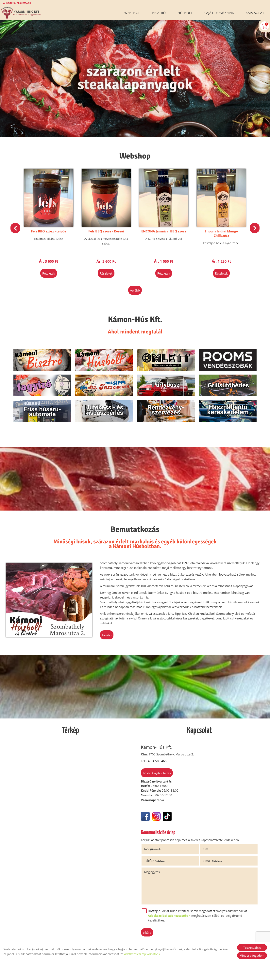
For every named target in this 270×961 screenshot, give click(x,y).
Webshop (132, 12)
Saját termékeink (219, 12)
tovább (135, 290)
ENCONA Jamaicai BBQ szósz (76, 231)
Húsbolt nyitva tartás (157, 773)
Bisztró (159, 12)
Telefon (154, 861)
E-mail (212, 861)
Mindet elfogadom (252, 955)
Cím (205, 849)
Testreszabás (252, 948)
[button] (255, 228)
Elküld (147, 933)
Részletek (19, 273)
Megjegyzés (152, 872)
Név (152, 849)
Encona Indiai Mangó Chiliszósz (134, 233)
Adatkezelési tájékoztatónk (142, 954)
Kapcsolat (255, 12)
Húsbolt (185, 12)
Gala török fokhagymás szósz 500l (192, 233)
